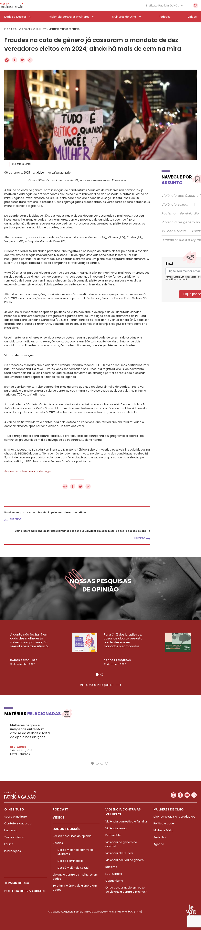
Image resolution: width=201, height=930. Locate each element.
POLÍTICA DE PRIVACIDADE (24, 891)
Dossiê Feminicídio (70, 861)
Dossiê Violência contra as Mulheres (75, 852)
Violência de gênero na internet (121, 844)
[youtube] (187, 795)
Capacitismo (114, 881)
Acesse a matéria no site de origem (28, 471)
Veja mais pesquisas (97, 685)
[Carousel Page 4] (106, 763)
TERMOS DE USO (16, 883)
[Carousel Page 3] (101, 763)
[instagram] (195, 5)
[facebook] (180, 795)
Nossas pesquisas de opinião (72, 836)
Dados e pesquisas (23, 660)
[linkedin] (194, 795)
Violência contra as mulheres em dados (75, 877)
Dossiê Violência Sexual (73, 868)
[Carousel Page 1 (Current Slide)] (97, 674)
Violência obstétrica (119, 853)
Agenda (158, 844)
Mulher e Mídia (174, 231)
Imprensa (10, 830)
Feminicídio (189, 213)
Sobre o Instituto (15, 817)
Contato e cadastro (18, 823)
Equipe (8, 844)
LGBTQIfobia (113, 874)
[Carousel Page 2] (101, 674)
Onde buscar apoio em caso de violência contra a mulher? (126, 890)
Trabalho (159, 837)
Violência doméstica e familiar (126, 821)
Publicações (12, 851)
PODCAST (60, 809)
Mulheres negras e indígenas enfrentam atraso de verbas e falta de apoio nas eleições (30, 731)
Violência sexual (175, 204)
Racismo (169, 213)
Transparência (14, 837)
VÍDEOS (58, 817)
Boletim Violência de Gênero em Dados (75, 888)
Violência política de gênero (124, 860)
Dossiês (58, 843)
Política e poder (164, 823)
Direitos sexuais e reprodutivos (174, 817)
